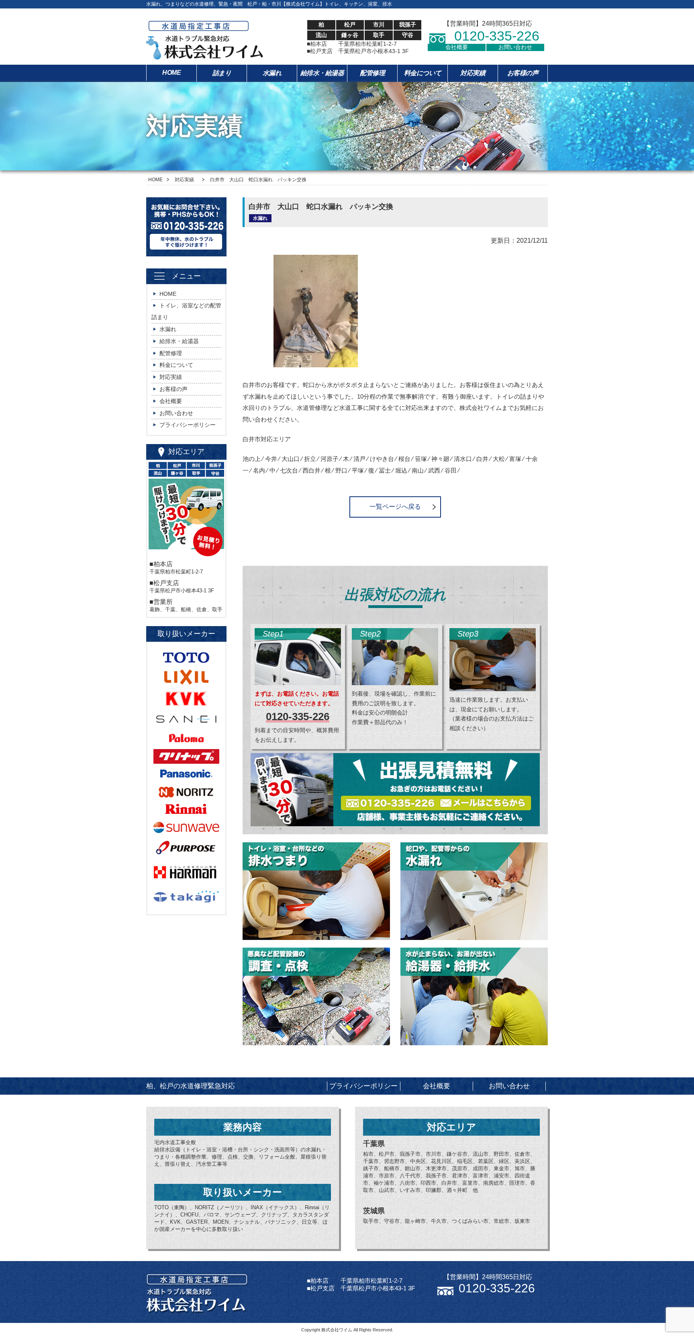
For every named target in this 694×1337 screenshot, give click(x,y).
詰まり (221, 73)
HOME (171, 72)
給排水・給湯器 (322, 73)
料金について (422, 73)
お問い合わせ (515, 47)
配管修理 (372, 73)
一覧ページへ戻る (395, 506)
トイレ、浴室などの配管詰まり (186, 311)
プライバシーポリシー (187, 425)
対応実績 (472, 73)
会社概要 (456, 47)
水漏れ (272, 73)
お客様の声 (523, 73)
